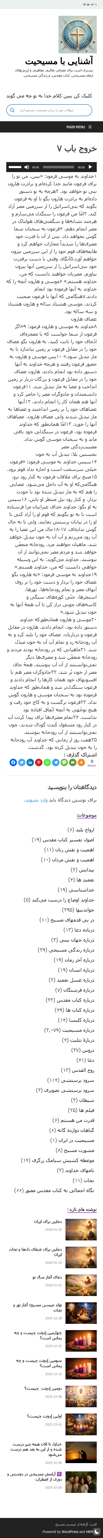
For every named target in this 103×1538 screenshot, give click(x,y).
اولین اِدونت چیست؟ (44, 1416)
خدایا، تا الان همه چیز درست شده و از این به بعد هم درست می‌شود (36, 1449)
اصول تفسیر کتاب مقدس (68, 839)
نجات (89, 1180)
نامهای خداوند (79, 1170)
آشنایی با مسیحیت (59, 61)
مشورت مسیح (79, 1150)
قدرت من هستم (77, 1120)
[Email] (72, 762)
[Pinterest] (38, 762)
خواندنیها (85, 910)
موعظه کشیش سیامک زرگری (63, 1160)
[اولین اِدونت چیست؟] (81, 1417)
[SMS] (64, 762)
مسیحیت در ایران (76, 1140)
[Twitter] (22, 762)
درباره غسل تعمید (75, 980)
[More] (81, 762)
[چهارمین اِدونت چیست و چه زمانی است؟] (81, 1334)
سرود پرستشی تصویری (69, 1090)
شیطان (86, 1100)
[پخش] (90, 167)
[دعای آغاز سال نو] (81, 1278)
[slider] (16, 166)
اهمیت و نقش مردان (73, 859)
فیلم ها (86, 1110)
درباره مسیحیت (78, 1030)
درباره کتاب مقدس (75, 1000)
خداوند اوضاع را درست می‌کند (63, 899)
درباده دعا (84, 930)
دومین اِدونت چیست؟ (43, 1388)
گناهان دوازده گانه (76, 1130)
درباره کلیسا (81, 1020)
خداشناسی (81, 889)
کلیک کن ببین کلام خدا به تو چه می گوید (49, 95)
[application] (51, 167)
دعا (91, 1060)
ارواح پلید (85, 829)
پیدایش (86, 869)
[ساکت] (26, 167)
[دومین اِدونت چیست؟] (81, 1389)
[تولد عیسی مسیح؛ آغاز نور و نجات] (81, 1306)
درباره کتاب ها (80, 1010)
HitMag (91, 1531)
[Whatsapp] (47, 762)
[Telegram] (56, 762)
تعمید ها (85, 879)
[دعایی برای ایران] (81, 1223)
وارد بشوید (37, 800)
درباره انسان (81, 970)
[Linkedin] (30, 762)
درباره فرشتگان (79, 990)
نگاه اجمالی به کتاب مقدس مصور (59, 1190)
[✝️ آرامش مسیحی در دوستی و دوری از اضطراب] (81, 1475)
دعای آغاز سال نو (47, 1276)
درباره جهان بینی (77, 940)
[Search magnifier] (12, 110)
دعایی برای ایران (48, 1221)
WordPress (70, 1531)
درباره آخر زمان (79, 960)
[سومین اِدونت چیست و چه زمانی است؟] (81, 1362)
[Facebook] (13, 762)
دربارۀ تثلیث (82, 1040)
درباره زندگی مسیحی (71, 950)
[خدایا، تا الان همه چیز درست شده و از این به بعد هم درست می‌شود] (81, 1445)
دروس (88, 1050)
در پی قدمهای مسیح (72, 920)
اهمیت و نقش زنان (74, 849)
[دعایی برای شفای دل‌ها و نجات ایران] (81, 1250)
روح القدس (83, 1070)
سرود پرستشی (77, 1080)
